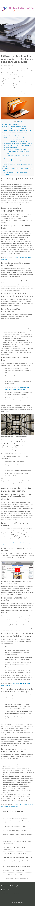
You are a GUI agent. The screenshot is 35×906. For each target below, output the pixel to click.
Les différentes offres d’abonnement (14, 136)
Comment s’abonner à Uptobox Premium (16, 138)
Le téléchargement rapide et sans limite (15, 128)
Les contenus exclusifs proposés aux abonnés (17, 130)
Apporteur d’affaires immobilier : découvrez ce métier (17, 834)
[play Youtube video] (17, 570)
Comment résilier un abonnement (16, 141)
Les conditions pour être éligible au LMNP (14, 826)
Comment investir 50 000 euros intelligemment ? (16, 815)
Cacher (20, 121)
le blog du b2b (15, 893)
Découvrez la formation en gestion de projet (15, 830)
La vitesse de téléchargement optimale (15, 149)
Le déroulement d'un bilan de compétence (14, 874)
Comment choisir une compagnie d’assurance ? (16, 878)
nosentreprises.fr (5, 893)
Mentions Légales (14, 886)
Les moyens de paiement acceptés (16, 139)
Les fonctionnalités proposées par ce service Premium (17, 143)
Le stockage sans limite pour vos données (16, 159)
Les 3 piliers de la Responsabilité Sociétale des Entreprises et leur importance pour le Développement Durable (17, 821)
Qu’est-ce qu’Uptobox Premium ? (11, 124)
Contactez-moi (5, 886)
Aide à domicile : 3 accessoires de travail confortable (17, 866)
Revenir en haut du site (17, 902)
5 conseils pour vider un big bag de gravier (14, 853)
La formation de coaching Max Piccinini (13, 870)
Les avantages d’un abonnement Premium (14, 126)
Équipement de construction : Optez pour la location (17, 838)
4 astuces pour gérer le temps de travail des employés (17, 857)
